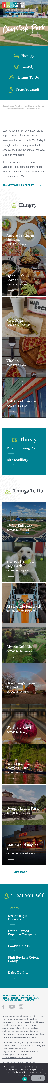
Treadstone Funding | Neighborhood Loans (13, 5)
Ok (24, 1079)
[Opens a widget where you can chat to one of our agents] (38, 1078)
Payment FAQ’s (30, 997)
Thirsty (28, 66)
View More (20, 872)
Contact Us (26, 995)
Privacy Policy (9, 1062)
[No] (45, 1073)
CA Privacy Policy (26, 1062)
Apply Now (9, 995)
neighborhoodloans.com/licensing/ (19, 1051)
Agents (29, 1000)
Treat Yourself (27, 89)
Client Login (10, 997)
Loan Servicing (12, 1000)
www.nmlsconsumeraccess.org (17, 1057)
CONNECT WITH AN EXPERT (18, 185)
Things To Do (28, 77)
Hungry (27, 55)
